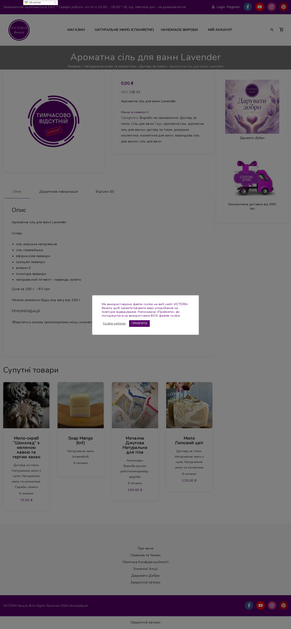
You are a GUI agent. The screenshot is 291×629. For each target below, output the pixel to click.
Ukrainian (34, 2)
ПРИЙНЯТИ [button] (139, 323)
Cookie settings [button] (114, 323)
